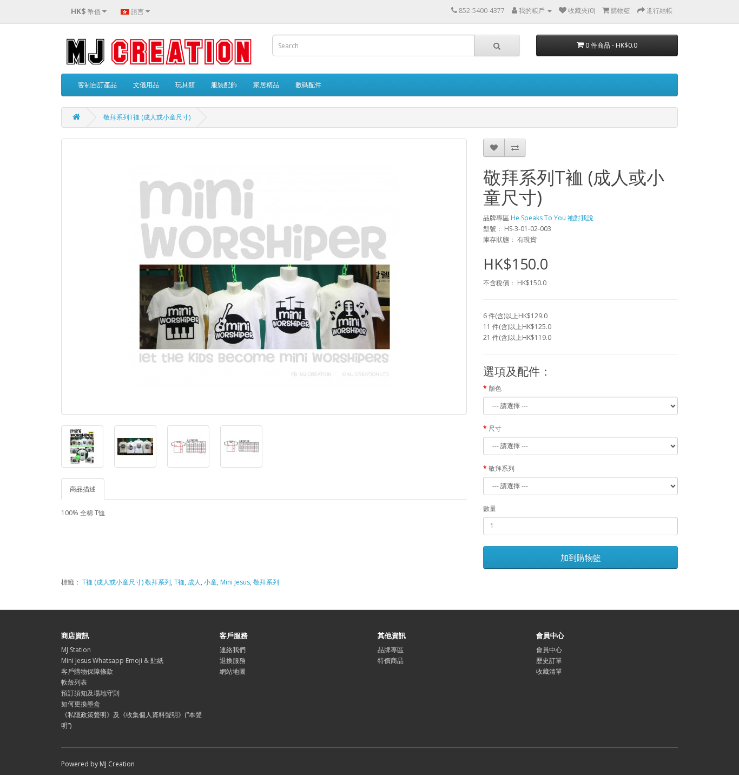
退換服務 (233, 660)
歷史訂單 (549, 660)
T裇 (179, 582)
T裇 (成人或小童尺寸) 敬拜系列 (126, 582)
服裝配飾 (224, 84)
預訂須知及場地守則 (90, 693)
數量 (489, 508)
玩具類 (185, 84)
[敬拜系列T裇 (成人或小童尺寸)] (264, 277)
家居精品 (266, 84)
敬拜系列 (501, 468)
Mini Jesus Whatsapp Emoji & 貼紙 (112, 660)
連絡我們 (233, 649)
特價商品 (391, 660)
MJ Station (76, 649)
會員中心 (549, 649)
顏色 (495, 388)
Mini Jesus (235, 582)
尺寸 (495, 428)
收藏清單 (549, 671)
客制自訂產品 (97, 84)
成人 (194, 582)
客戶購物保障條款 (87, 671)
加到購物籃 (580, 557)
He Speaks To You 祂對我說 (552, 217)
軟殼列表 (74, 682)
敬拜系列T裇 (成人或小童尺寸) (146, 117)
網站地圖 (233, 671)
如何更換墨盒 (80, 703)
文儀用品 (146, 84)
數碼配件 (308, 84)
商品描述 (83, 489)
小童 (210, 582)
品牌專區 (391, 649)
